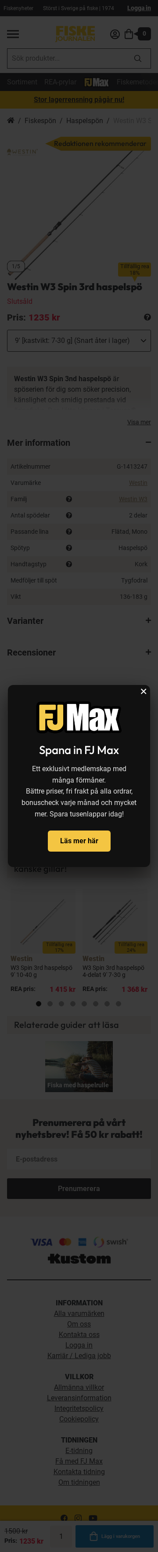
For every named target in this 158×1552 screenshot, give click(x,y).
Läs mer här (79, 841)
